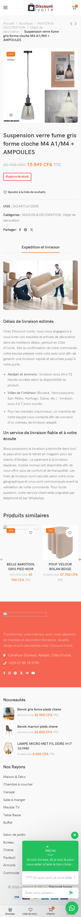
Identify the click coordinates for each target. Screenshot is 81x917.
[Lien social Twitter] (32, 230)
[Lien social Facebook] (19, 230)
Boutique (26, 23)
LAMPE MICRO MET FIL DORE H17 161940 (44, 746)
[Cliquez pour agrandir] (11, 114)
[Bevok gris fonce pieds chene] (8, 713)
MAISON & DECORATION (41, 215)
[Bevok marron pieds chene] (8, 730)
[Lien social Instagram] (9, 673)
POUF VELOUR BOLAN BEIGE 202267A (60, 569)
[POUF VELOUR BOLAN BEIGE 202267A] (60, 542)
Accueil (8, 23)
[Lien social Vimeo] (27, 673)
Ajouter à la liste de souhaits (26, 192)
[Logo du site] (41, 7)
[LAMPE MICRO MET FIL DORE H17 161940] (8, 748)
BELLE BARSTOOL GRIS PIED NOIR (21, 566)
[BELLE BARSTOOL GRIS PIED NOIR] (20, 542)
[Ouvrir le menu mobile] (5, 7)
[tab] (40, 247)
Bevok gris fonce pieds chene (39, 709)
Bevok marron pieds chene (37, 727)
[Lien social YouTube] (33, 673)
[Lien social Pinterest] (25, 230)
